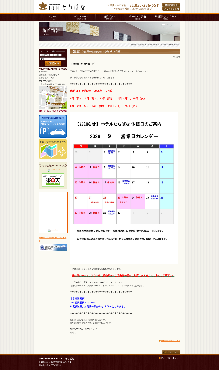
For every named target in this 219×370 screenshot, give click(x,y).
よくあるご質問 (171, 9)
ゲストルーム (81, 17)
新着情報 (141, 44)
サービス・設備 (138, 17)
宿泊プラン (109, 17)
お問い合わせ (171, 5)
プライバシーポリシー (170, 358)
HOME (53, 17)
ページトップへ (171, 352)
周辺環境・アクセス (166, 17)
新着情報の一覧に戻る (170, 340)
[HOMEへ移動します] (62, 10)
